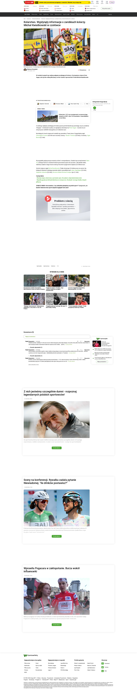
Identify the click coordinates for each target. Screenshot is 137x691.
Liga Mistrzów (64, 663)
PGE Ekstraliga (64, 670)
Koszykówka (87, 14)
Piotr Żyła (76, 670)
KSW (25, 672)
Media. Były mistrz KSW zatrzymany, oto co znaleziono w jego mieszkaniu (103, 349)
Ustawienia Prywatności (60, 678)
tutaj (51, 687)
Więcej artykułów (101, 361)
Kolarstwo (29, 18)
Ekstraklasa (51, 663)
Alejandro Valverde (41, 172)
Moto (93, 14)
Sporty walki (66, 14)
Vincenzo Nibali (57, 172)
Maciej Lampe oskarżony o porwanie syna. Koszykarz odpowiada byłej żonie (59, 178)
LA (97, 14)
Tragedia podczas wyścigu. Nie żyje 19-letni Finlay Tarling (56, 306)
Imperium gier (73, 679)
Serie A (62, 667)
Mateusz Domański (32, 69)
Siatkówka (46, 14)
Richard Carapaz (67, 172)
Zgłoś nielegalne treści (33, 364)
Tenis (40, 14)
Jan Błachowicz (91, 667)
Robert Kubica (77, 665)
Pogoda (26, 679)
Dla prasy (44, 678)
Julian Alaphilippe (76, 170)
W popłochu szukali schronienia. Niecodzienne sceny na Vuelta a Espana (34, 288)
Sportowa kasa (46, 266)
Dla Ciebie (27, 14)
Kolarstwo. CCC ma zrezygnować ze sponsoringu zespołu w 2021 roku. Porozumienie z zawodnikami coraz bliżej (73, 116)
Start (25, 18)
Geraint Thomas (70, 135)
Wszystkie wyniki (106, 8)
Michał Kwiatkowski (36, 18)
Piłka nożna (34, 14)
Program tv (38, 679)
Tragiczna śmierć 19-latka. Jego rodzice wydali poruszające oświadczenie (54, 289)
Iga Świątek (77, 667)
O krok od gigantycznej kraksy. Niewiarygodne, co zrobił (76, 288)
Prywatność (50, 678)
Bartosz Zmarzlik (91, 665)
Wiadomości (62, 679)
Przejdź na (28, 2)
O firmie (39, 678)
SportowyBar (39, 266)
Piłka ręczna (79, 14)
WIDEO (73, 14)
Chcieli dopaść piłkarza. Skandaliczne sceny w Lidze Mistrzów (103, 358)
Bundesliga (63, 665)
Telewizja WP (45, 679)
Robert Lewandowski (79, 663)
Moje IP (56, 679)
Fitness (26, 670)
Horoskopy (31, 679)
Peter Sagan (72, 128)
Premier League (52, 665)
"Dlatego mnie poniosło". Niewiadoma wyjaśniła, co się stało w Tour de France (34, 307)
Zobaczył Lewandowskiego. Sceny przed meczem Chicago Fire (107, 343)
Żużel (51, 14)
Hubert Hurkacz (91, 670)
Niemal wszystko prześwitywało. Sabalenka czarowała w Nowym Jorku (102, 354)
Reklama (69, 678)
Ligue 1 (50, 670)
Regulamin (75, 678)
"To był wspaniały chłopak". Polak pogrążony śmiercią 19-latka (77, 306)
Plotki (51, 679)
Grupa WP (33, 678)
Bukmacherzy (58, 14)
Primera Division (52, 667)
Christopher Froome (42, 135)
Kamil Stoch (90, 663)
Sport (67, 679)
